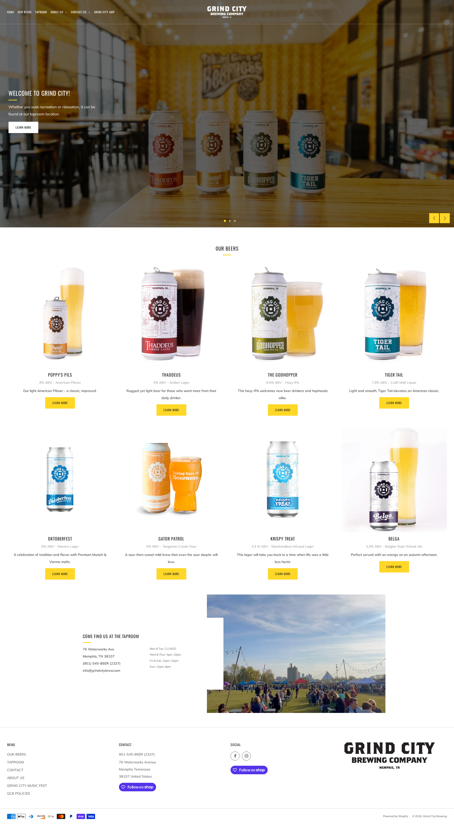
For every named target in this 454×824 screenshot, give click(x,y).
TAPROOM (15, 762)
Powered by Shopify (395, 816)
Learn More (23, 127)
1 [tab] (225, 221)
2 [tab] (230, 221)
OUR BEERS (16, 754)
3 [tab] (235, 221)
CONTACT (15, 770)
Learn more (60, 403)
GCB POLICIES (18, 793)
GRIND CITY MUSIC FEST (27, 785)
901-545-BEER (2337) (137, 754)
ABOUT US (15, 778)
